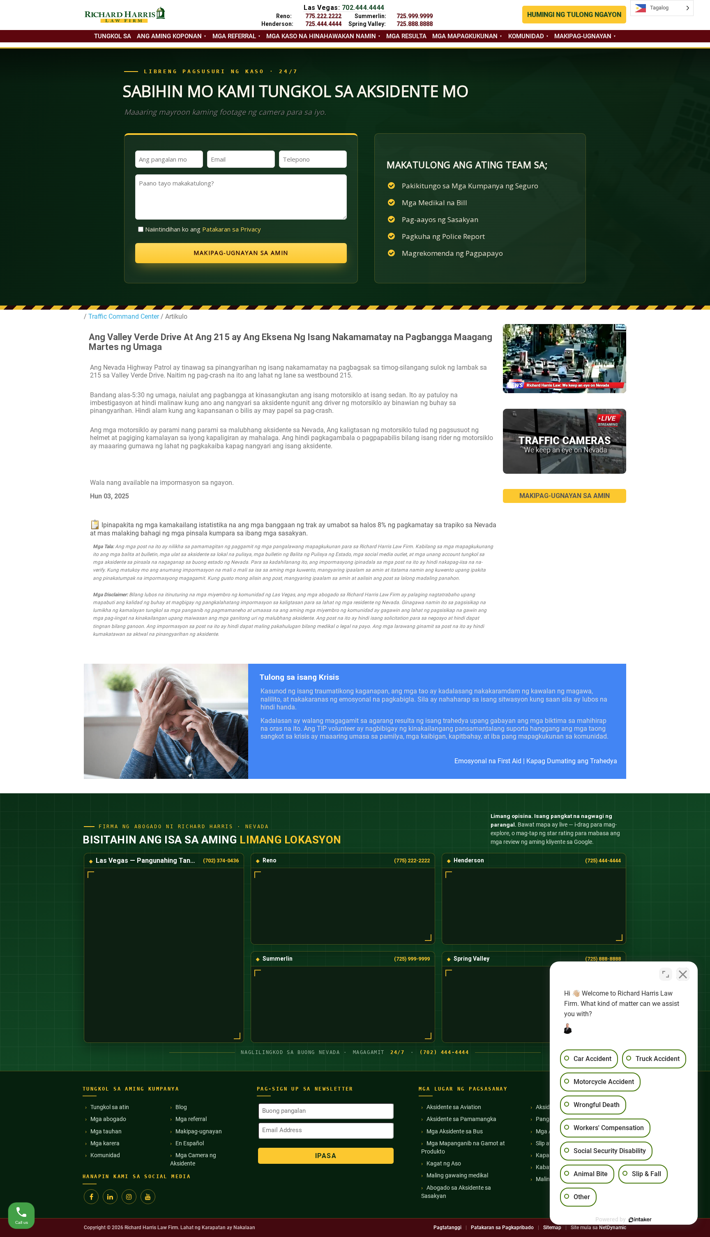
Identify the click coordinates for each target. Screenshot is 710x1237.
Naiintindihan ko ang (203, 229)
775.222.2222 (323, 16)
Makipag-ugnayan (582, 36)
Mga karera (105, 1143)
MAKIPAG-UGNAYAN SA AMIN (564, 496)
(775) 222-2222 (412, 860)
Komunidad (526, 36)
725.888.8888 (414, 24)
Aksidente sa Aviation (453, 1107)
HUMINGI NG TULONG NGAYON (574, 15)
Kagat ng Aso (443, 1163)
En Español (189, 1143)
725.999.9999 (414, 16)
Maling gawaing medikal (457, 1175)
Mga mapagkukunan (465, 36)
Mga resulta (406, 36)
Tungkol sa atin (109, 1107)
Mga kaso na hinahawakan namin (321, 36)
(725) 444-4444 (603, 860)
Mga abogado (108, 1119)
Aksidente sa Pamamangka (461, 1119)
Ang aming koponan (169, 36)
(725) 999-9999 (412, 959)
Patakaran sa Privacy (231, 229)
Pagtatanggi (447, 1227)
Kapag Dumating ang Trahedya (571, 761)
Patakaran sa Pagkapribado (502, 1227)
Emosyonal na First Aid (487, 761)
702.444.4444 (363, 8)
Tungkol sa (112, 36)
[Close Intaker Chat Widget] (682, 974)
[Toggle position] (665, 974)
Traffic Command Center (123, 316)
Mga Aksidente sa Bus (454, 1131)
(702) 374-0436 (221, 860)
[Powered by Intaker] (640, 1219)
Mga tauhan (106, 1131)
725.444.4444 (323, 24)
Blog (181, 1107)
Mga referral (234, 36)
